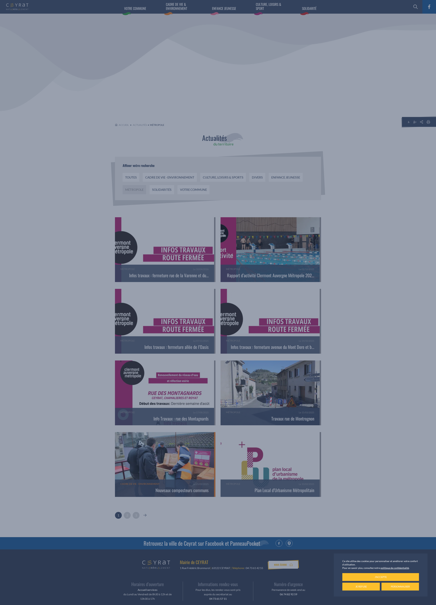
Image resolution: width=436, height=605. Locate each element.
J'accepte (381, 577)
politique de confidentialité (394, 567)
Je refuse (361, 586)
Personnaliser (400, 586)
